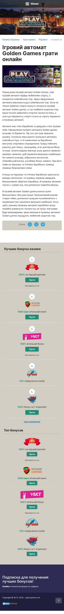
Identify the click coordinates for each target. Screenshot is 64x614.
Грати (32, 280)
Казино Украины (11, 39)
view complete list (32, 422)
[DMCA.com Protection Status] (10, 603)
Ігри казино (29, 39)
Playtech (43, 39)
